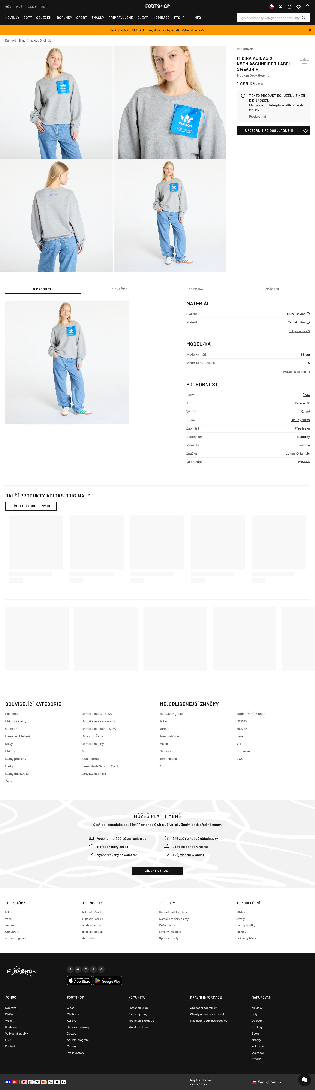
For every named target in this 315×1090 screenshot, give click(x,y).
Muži (20, 7)
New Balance (169, 736)
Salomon (166, 751)
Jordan (165, 728)
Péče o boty (167, 925)
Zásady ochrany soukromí (207, 1014)
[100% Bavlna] (308, 314)
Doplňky (64, 18)
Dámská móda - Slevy (97, 713)
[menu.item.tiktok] (93, 969)
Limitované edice (170, 932)
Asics (164, 743)
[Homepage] (34, 971)
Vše (8, 7)
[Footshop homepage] (157, 6)
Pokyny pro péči (299, 331)
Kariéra (71, 1020)
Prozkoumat (257, 116)
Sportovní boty (168, 938)
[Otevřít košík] (307, 6)
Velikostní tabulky (16, 1033)
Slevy (142, 18)
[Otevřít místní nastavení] (271, 6)
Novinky (12, 18)
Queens (72, 1046)
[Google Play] (107, 980)
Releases (258, 1046)
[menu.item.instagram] (85, 969)
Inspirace (161, 18)
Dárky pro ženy (15, 758)
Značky (98, 18)
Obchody (73, 1014)
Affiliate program (78, 1040)
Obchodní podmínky (203, 1008)
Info (197, 18)
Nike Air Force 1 (93, 919)
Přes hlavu (302, 428)
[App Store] (80, 980)
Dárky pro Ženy (92, 736)
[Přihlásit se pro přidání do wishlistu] (305, 130)
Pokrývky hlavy (246, 938)
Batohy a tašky (245, 925)
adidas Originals (298, 453)
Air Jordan (88, 938)
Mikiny (10, 751)
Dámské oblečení (17, 736)
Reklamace (12, 1027)
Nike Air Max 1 (92, 912)
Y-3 (239, 743)
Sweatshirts (90, 758)
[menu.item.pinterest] (101, 969)
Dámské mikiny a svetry (98, 721)
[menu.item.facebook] (70, 969)
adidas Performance (251, 713)
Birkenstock (168, 758)
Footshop (12, 713)
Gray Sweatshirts (94, 773)
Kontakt (10, 1046)
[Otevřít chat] (304, 1079)
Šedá (306, 394)
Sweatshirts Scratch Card (100, 766)
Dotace (71, 1033)
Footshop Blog (138, 1014)
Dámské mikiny (93, 743)
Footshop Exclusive (141, 1020)
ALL (84, 751)
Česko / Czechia (269, 1082)
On (162, 766)
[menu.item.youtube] (78, 969)
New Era (243, 728)
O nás (70, 1008)
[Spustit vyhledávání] (304, 17)
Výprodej (258, 1053)
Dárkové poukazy (78, 1027)
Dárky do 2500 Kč (17, 773)
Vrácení (10, 1020)
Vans (240, 736)
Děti (44, 7)
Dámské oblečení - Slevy (99, 728)
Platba (9, 1014)
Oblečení (44, 18)
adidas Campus (92, 932)
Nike (163, 721)
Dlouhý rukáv (300, 420)
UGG (240, 758)
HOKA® (242, 721)
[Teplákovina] (308, 322)
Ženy (32, 7)
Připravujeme (120, 18)
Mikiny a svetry (15, 721)
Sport (81, 18)
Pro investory (75, 1053)
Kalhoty (241, 932)
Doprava (10, 1008)
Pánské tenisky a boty (173, 912)
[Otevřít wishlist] (298, 6)
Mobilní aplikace (139, 1027)
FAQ (8, 1040)
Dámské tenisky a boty (174, 919)
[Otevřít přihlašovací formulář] (280, 6)
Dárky (9, 766)
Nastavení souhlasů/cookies (208, 1020)
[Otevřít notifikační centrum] (289, 6)
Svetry (240, 919)
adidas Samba (91, 925)
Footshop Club (149, 825)
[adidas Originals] (304, 60)
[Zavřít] (310, 30)
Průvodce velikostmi (296, 372)
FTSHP (179, 18)
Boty (28, 18)
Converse (243, 751)
